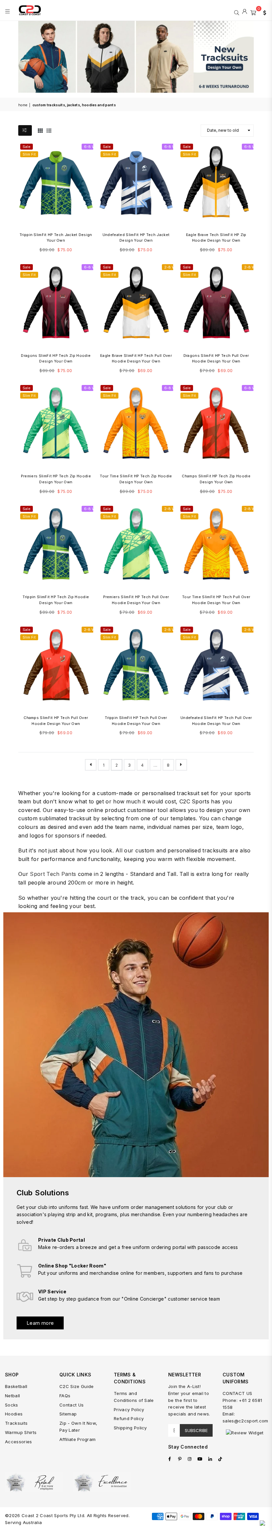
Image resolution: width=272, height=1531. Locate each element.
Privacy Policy (129, 1409)
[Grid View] (40, 130)
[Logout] (244, 12)
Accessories (18, 1441)
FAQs (64, 1395)
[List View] (48, 130)
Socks (11, 1405)
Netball (12, 1395)
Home (22, 105)
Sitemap (68, 1413)
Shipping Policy (130, 1427)
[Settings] (263, 12)
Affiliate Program (77, 1439)
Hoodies (14, 1413)
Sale (27, 146)
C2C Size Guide (76, 1386)
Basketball (16, 1386)
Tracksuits (16, 1423)
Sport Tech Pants (53, 874)
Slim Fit (29, 154)
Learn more (40, 1323)
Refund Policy (129, 1418)
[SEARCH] (236, 12)
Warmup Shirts (20, 1432)
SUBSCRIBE (196, 1430)
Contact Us (71, 1405)
